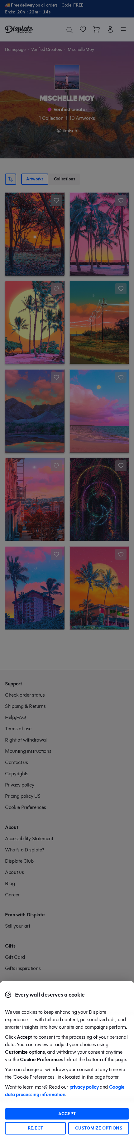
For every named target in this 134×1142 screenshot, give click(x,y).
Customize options (98, 1128)
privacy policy (84, 1087)
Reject (35, 1128)
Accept (67, 1113)
